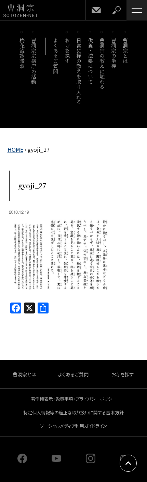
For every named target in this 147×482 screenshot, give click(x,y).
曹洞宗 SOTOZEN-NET (20, 10)
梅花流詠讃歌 (22, 53)
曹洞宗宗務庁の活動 (33, 61)
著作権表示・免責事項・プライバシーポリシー (74, 399)
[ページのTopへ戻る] (128, 463)
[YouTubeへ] (56, 461)
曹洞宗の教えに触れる (102, 63)
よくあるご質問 (55, 56)
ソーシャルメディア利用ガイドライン (73, 426)
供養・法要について (90, 61)
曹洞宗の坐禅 (113, 53)
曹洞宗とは (125, 51)
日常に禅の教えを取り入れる (78, 71)
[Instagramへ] (90, 461)
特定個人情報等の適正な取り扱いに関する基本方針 (73, 412)
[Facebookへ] (22, 461)
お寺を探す (67, 51)
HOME (15, 149)
